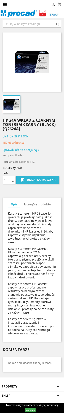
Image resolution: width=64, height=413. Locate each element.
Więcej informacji (48, 405)
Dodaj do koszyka (37, 180)
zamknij (30, 410)
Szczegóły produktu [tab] (37, 204)
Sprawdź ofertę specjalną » (21, 150)
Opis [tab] (14, 204)
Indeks (7, 168)
